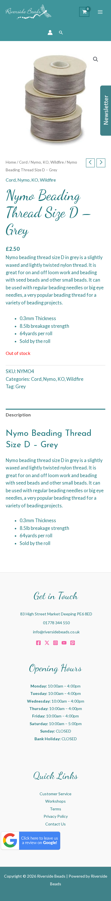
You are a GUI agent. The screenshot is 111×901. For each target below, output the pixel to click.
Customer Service (55, 793)
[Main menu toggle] (100, 12)
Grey (20, 386)
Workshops (55, 801)
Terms (55, 808)
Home (11, 162)
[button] (60, 32)
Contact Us (55, 823)
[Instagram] (55, 642)
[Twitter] (47, 642)
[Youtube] (64, 642)
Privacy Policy (56, 816)
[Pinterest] (72, 642)
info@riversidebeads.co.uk (56, 631)
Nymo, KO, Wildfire (47, 162)
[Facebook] (38, 642)
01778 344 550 (56, 622)
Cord (23, 162)
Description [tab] (18, 414)
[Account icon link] (50, 32)
